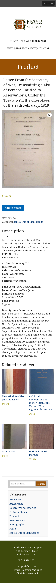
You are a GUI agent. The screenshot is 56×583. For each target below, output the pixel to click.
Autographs (16, 503)
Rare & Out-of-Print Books (28, 221)
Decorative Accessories (23, 507)
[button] (49, 115)
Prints (13, 528)
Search (41, 483)
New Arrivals (17, 520)
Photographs (17, 524)
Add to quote (12, 208)
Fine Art (14, 516)
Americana (16, 499)
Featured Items (18, 512)
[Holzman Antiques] (28, 24)
